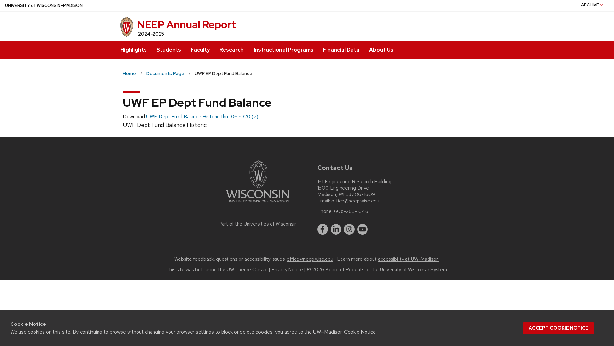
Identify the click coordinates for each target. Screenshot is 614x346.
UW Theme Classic (247, 270)
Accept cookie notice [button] (558, 328)
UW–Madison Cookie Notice (344, 331)
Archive (590, 5)
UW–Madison (44, 5)
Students (168, 49)
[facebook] (322, 229)
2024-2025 (151, 34)
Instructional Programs (283, 49)
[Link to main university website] (258, 203)
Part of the (258, 224)
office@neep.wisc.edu (355, 201)
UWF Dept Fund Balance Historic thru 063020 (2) (202, 116)
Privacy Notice (287, 270)
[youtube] (362, 229)
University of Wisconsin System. (414, 270)
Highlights (133, 49)
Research (231, 49)
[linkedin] (336, 229)
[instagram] (349, 229)
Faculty (200, 49)
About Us (381, 49)
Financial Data (341, 49)
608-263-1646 (351, 211)
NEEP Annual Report (186, 24)
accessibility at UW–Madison (408, 259)
